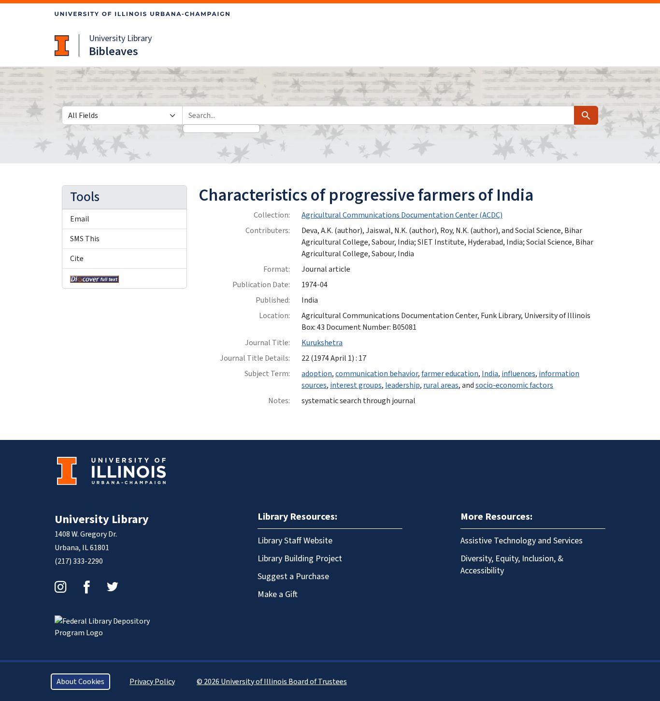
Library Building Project (300, 559)
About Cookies (80, 681)
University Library (120, 38)
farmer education (449, 373)
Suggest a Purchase (293, 576)
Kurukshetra (322, 342)
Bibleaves (113, 51)
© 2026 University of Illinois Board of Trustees (272, 681)
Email (79, 219)
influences (518, 373)
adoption (316, 373)
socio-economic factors (514, 385)
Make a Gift (278, 594)
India (490, 373)
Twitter (112, 587)
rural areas (441, 385)
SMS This (85, 239)
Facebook (86, 587)
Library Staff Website (295, 541)
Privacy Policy (152, 681)
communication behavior (376, 373)
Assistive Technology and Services (521, 541)
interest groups (356, 385)
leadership (402, 385)
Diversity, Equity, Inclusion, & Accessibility (511, 565)
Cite (77, 258)
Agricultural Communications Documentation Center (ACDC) (401, 215)
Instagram (60, 587)
